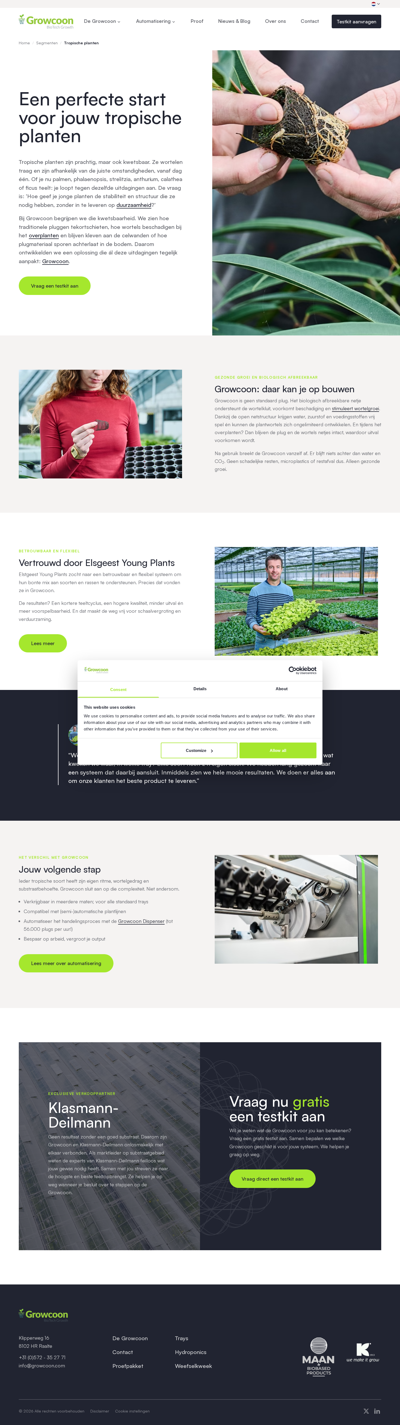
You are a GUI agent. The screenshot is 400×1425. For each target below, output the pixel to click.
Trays (181, 1338)
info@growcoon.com (42, 1365)
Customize (196, 750)
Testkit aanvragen (356, 21)
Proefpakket (127, 1365)
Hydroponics (191, 1352)
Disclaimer (99, 1410)
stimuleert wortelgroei (355, 408)
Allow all (278, 750)
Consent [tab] (118, 689)
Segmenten (47, 42)
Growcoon (55, 261)
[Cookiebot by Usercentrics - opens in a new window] (292, 671)
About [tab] (282, 688)
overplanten (44, 235)
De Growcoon (130, 1338)
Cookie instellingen (132, 1410)
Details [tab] (200, 688)
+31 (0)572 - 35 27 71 (42, 1357)
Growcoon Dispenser (141, 921)
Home (24, 42)
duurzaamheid (133, 204)
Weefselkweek (193, 1365)
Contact (122, 1352)
